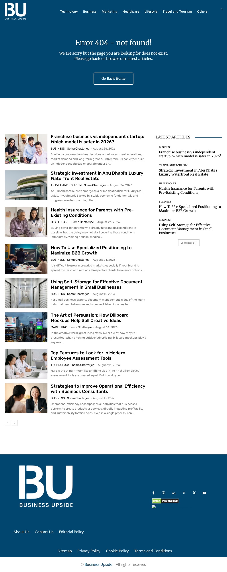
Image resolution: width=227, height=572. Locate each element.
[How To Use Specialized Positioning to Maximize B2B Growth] (26, 259)
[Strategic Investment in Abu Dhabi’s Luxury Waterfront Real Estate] (26, 185)
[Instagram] (164, 493)
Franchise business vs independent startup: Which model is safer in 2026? (97, 139)
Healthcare (60, 222)
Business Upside (98, 564)
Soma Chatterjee (78, 148)
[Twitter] (194, 493)
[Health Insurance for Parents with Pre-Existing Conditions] (26, 222)
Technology (60, 364)
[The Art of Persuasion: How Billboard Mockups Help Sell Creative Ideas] (26, 327)
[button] (222, 9)
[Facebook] (153, 493)
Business (58, 148)
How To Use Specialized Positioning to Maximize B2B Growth (91, 250)
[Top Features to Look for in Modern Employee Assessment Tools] (26, 364)
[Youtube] (204, 493)
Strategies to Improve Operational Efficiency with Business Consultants (98, 388)
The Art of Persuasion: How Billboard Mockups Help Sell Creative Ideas (90, 317)
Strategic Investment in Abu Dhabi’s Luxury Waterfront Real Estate (97, 175)
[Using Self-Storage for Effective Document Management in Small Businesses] (26, 293)
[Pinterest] (184, 493)
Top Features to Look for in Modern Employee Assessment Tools (88, 355)
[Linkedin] (174, 493)
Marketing (59, 327)
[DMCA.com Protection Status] (165, 502)
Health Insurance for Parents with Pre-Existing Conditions (186, 190)
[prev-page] (7, 423)
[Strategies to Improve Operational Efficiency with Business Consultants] (26, 398)
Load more (187, 243)
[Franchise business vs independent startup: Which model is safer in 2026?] (26, 149)
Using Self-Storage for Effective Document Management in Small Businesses (97, 284)
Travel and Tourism (66, 185)
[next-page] (15, 423)
